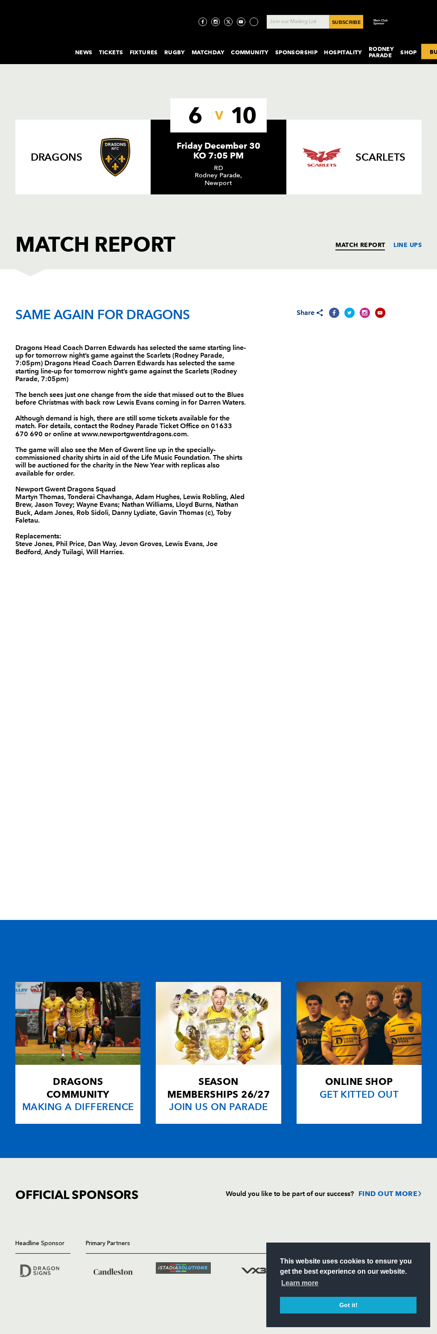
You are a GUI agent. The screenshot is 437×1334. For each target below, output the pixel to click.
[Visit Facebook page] (202, 22)
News (84, 52)
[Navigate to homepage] (38, 44)
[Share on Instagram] (365, 313)
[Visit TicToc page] (254, 22)
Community (250, 52)
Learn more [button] (299, 1283)
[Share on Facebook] (334, 313)
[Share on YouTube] (380, 313)
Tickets (111, 52)
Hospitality (343, 52)
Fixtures (144, 52)
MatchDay (208, 52)
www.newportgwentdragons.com (134, 434)
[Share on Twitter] (349, 313)
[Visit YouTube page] (241, 22)
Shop (408, 52)
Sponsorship (296, 52)
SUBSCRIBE (346, 22)
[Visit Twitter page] (228, 22)
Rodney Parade (381, 52)
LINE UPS (407, 244)
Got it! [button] (348, 1305)
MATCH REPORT (360, 244)
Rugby (174, 52)
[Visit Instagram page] (215, 22)
